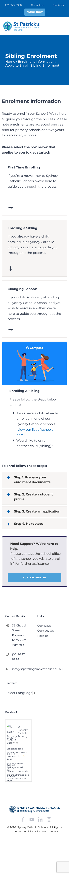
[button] (34, 479)
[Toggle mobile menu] (64, 26)
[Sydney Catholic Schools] (34, 809)
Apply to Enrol (16, 65)
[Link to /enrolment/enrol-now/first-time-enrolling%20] (11, 207)
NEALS (54, 831)
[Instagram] (49, 819)
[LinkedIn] (40, 819)
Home (10, 62)
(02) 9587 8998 (18, 657)
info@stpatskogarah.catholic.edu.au (22, 669)
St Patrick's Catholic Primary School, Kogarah (17, 733)
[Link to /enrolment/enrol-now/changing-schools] (11, 329)
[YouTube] (32, 819)
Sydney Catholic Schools (32, 827)
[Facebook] (23, 819)
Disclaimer (42, 831)
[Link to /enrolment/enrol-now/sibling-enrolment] (11, 268)
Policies (29, 831)
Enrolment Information (36, 62)
